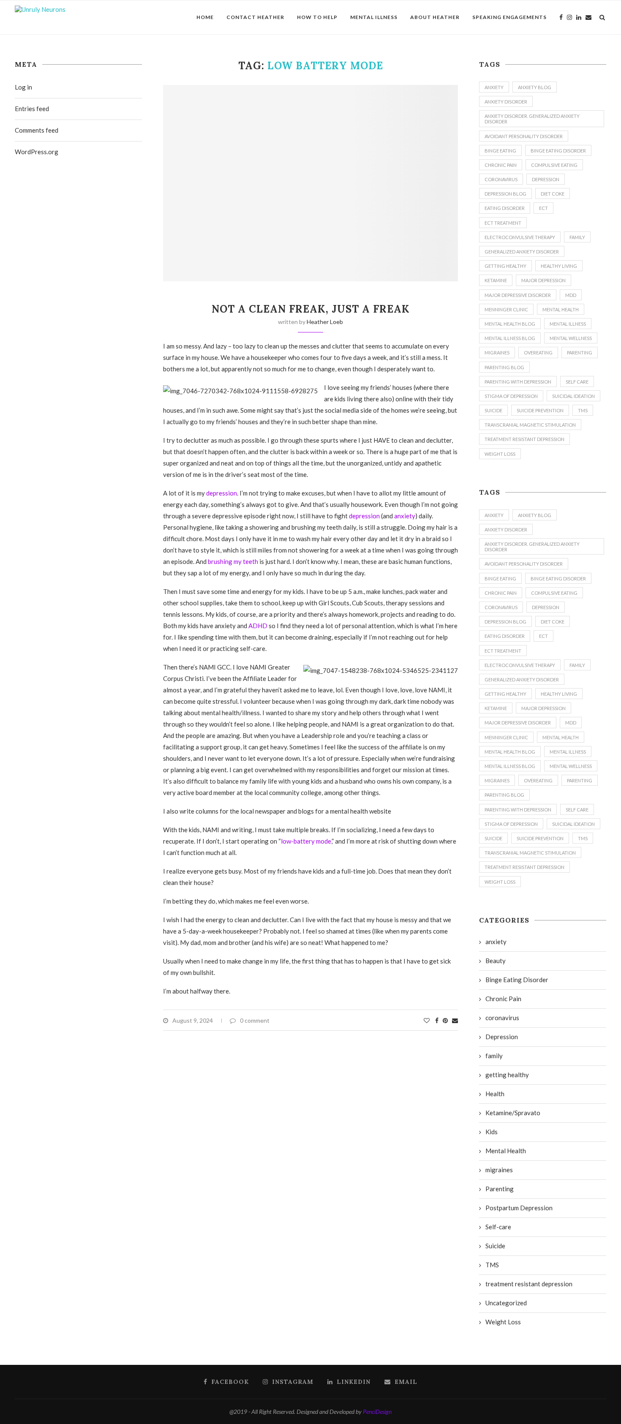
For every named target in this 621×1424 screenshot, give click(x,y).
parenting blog (504, 367)
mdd (570, 295)
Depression (545, 179)
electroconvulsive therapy (520, 237)
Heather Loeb (325, 321)
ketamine (496, 280)
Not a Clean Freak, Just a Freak (311, 309)
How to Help (317, 17)
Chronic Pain (501, 165)
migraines (497, 352)
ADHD (257, 625)
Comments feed (36, 130)
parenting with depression (518, 381)
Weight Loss (500, 454)
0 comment (255, 1020)
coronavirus (501, 179)
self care (577, 381)
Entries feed (32, 108)
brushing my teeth (233, 561)
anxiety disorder (506, 101)
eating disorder (505, 208)
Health (494, 1093)
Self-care (498, 1227)
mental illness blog (510, 338)
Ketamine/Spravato (512, 1112)
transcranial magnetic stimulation (530, 424)
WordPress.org (36, 151)
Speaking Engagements (509, 17)
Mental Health (560, 309)
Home (205, 17)
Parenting (499, 1189)
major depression (543, 280)
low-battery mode (306, 841)
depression (221, 493)
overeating (538, 352)
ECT (543, 208)
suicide (493, 410)
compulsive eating (554, 165)
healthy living (559, 266)
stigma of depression (511, 396)
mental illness (568, 324)
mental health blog (510, 324)
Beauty (495, 960)
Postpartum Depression (519, 1208)
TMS (583, 410)
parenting (579, 352)
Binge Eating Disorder (558, 150)
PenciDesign (377, 1411)
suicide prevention (540, 410)
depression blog (505, 193)
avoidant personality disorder (524, 136)
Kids (491, 1131)
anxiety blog (534, 87)
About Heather (435, 17)
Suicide (495, 1246)
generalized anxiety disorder (522, 251)
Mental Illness (374, 17)
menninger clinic (506, 309)
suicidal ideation (573, 396)
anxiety (404, 516)
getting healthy (505, 266)
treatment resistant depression (524, 439)
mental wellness (571, 338)
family (577, 237)
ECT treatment (503, 223)
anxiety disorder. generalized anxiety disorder (532, 118)
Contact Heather (255, 17)
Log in (23, 87)
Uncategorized (506, 1303)
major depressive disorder (518, 295)
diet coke (552, 193)
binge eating (500, 150)
